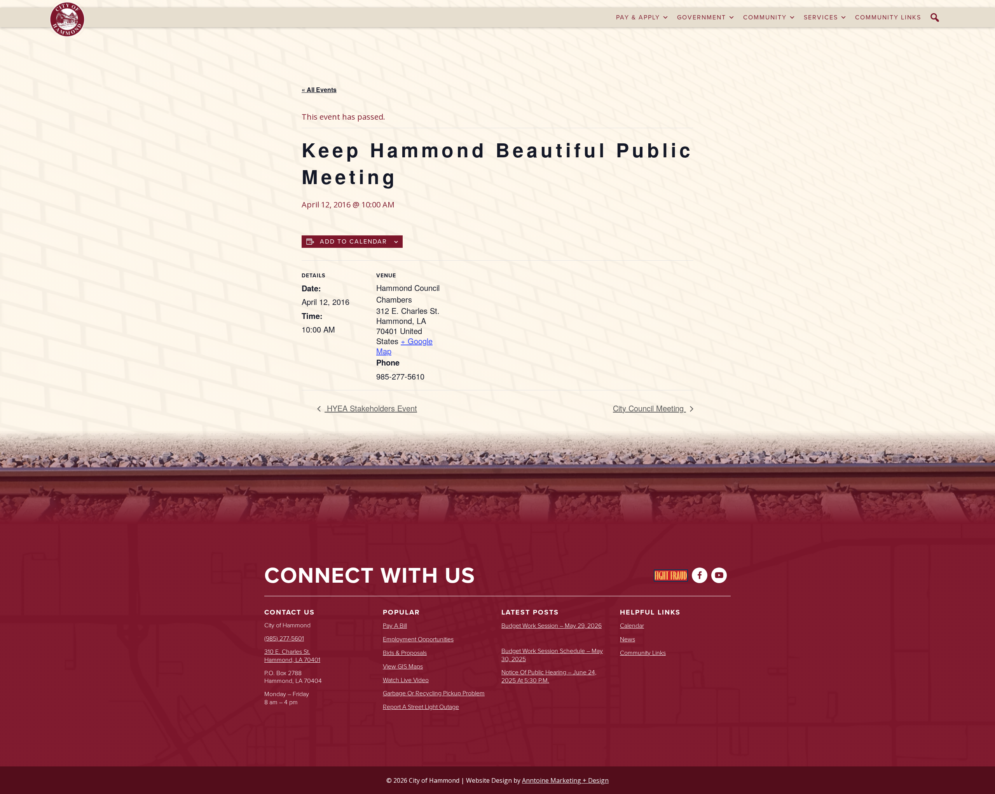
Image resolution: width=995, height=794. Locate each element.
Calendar (632, 626)
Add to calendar (353, 242)
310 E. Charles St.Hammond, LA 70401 (292, 655)
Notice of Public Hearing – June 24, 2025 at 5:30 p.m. (549, 677)
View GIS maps (403, 667)
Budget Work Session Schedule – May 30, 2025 (552, 655)
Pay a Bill (395, 626)
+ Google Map (404, 346)
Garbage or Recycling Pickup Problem (434, 694)
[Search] (935, 17)
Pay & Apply (638, 17)
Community (765, 17)
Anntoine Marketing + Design (565, 780)
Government (701, 17)
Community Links (888, 17)
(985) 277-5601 (284, 638)
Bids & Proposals (405, 653)
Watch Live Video (406, 680)
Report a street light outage (421, 707)
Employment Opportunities (418, 640)
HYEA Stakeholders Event (371, 408)
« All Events (319, 89)
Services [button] (821, 17)
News (627, 640)
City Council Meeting (649, 408)
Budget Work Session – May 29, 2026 (551, 626)
